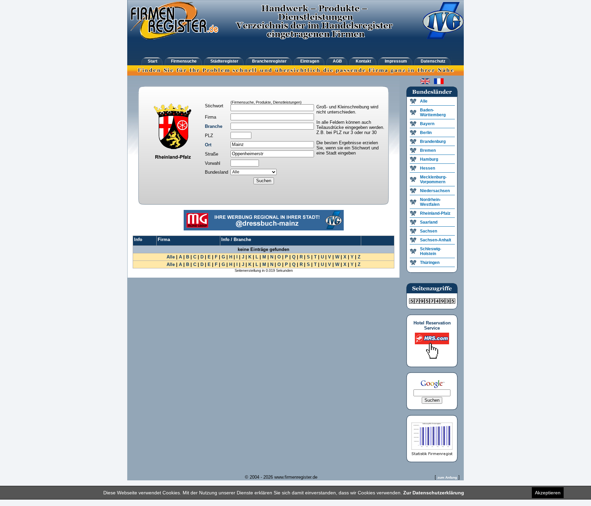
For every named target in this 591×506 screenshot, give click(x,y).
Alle (171, 256)
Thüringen (429, 262)
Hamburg (429, 159)
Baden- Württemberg (433, 112)
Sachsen (428, 231)
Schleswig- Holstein (430, 251)
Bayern (427, 123)
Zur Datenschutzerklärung (433, 492)
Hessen (427, 168)
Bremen (428, 150)
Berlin (426, 132)
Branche (213, 126)
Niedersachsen (435, 190)
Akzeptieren (548, 492)
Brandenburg (433, 141)
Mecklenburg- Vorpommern (433, 179)
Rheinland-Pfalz (435, 213)
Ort (208, 144)
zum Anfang (447, 477)
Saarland (428, 222)
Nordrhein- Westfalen (430, 202)
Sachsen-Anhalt (435, 240)
